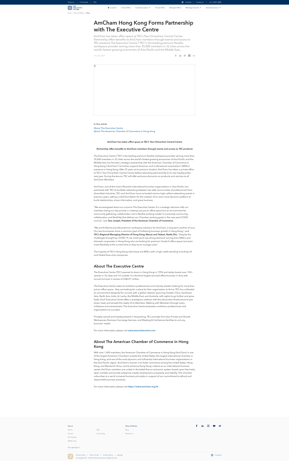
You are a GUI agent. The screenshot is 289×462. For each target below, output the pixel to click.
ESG (95, 2)
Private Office (160, 7)
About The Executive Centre (108, 128)
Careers (70, 433)
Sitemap (120, 455)
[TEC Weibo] (220, 426)
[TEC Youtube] (214, 426)
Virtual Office (126, 7)
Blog (127, 430)
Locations (113, 7)
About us (71, 2)
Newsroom (129, 433)
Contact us (200, 2)
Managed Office (175, 7)
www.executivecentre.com (141, 330)
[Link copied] (193, 55)
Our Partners (72, 437)
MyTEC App (72, 441)
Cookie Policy (108, 455)
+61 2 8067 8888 (215, 2)
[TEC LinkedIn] (202, 426)
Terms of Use (94, 455)
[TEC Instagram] (208, 426)
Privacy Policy (81, 455)
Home (70, 13)
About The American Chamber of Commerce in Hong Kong (124, 131)
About (70, 430)
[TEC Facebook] (196, 426)
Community (84, 2)
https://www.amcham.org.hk (143, 387)
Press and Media (79, 13)
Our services (73, 447)
